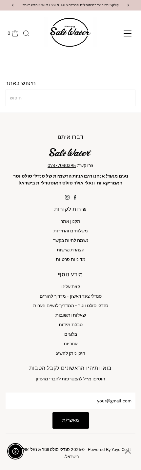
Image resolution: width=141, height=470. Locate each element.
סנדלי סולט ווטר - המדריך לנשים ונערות (70, 306)
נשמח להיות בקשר (70, 240)
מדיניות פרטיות (71, 259)
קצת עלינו (70, 286)
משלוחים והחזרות (70, 231)
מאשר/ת (70, 420)
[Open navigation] (127, 33)
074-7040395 (62, 165)
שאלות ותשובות (70, 315)
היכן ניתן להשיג (70, 353)
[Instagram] (67, 198)
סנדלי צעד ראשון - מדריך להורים (71, 296)
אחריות (71, 344)
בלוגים (70, 334)
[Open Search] (26, 33)
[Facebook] (75, 198)
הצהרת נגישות (71, 250)
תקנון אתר (70, 221)
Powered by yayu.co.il (101, 449)
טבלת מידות (71, 325)
